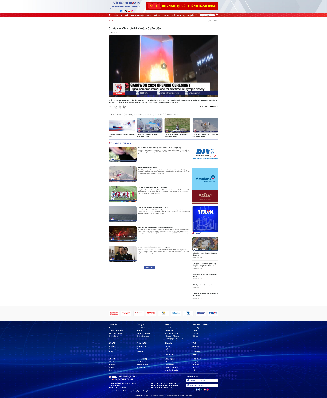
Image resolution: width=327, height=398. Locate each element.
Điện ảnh (195, 333)
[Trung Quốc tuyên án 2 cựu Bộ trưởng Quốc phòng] (123, 254)
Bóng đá (195, 362)
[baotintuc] (201, 313)
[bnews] (139, 313)
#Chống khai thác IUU (156, 15)
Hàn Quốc (150, 114)
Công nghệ (170, 358)
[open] (217, 15)
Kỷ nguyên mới (113, 336)
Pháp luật (141, 343)
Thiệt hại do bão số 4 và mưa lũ (202, 285)
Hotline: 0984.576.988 (197, 381)
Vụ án (138, 349)
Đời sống (112, 346)
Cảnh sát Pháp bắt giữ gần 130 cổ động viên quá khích (155, 227)
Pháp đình (140, 352)
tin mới (198, 233)
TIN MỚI (115, 15)
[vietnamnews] (151, 313)
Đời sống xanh (141, 367)
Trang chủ (208, 21)
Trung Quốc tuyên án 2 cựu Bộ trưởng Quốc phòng (154, 247)
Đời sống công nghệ (171, 367)
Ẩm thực (111, 367)
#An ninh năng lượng (188, 15)
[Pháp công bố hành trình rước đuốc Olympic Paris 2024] (177, 125)
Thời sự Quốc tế (142, 328)
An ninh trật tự (141, 346)
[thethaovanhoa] (213, 313)
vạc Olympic (139, 114)
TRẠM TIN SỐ (124, 15)
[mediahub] (176, 313)
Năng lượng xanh (142, 364)
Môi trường (142, 358)
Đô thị (111, 352)
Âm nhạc (195, 330)
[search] (202, 15)
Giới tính (195, 349)
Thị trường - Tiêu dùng (172, 336)
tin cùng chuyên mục (121, 143)
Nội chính (112, 328)
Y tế (194, 343)
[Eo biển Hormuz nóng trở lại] (123, 174)
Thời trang (195, 336)
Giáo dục (169, 343)
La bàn (194, 354)
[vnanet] (188, 313)
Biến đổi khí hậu (142, 362)
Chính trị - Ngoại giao (116, 330)
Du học (167, 352)
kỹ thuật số (129, 114)
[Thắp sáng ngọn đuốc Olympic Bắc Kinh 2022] (122, 125)
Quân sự (139, 330)
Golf (193, 370)
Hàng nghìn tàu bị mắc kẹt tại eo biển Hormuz (153, 207)
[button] (204, 230)
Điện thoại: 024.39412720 (198, 385)
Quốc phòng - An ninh (116, 333)
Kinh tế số (168, 328)
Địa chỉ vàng (196, 352)
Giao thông (112, 349)
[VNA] (121, 11)
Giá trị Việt (195, 328)
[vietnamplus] (114, 313)
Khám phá (112, 370)
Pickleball (195, 364)
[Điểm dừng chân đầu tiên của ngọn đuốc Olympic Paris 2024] (205, 125)
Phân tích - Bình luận (143, 333)
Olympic (119, 114)
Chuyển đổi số (169, 364)
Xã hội (112, 343)
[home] (110, 15)
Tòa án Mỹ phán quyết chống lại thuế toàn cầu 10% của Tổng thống (159, 148)
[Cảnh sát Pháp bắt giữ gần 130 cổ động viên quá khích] (123, 234)
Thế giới (140, 324)
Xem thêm (149, 267)
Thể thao (112, 21)
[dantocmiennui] (163, 313)
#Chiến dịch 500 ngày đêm (139, 15)
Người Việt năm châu (143, 336)
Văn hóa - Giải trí (200, 324)
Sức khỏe (195, 346)
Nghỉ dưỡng (112, 364)
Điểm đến (112, 362)
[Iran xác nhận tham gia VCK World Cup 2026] (123, 194)
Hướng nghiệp (169, 354)
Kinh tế (168, 324)
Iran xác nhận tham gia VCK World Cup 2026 (152, 187)
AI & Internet (169, 362)
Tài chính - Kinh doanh (172, 333)
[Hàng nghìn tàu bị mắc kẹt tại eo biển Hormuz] (123, 214)
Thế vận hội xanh (171, 114)
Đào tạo (167, 346)
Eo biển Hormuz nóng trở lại (147, 167)
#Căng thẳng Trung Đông (172, 15)
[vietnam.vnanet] (126, 313)
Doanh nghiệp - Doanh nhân (174, 339)
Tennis (194, 367)
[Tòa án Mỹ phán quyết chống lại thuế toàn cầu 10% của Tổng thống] (123, 154)
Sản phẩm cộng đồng (171, 370)
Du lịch (112, 358)
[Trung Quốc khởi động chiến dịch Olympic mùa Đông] (149, 125)
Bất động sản (169, 330)
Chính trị (113, 324)
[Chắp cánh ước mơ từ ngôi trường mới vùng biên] (205, 244)
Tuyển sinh (168, 349)
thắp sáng (159, 114)
